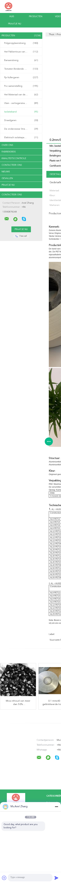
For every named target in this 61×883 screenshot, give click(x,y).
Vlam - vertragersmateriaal (21, 103)
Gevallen (7, 178)
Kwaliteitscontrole (14, 158)
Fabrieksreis (9, 152)
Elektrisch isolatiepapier (21, 137)
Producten (35, 16)
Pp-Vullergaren (21, 77)
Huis (11, 16)
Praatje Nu (14, 24)
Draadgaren (21, 120)
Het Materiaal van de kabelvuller (21, 95)
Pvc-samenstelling (21, 86)
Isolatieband (21, 112)
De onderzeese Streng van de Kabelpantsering (22, 129)
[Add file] (4, 877)
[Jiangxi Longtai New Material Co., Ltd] (6, 218)
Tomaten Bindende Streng (21, 69)
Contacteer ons (12, 165)
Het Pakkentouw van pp (21, 52)
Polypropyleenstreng (21, 43)
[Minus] (56, 807)
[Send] (56, 877)
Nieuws (6, 172)
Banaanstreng (21, 60)
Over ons (7, 145)
